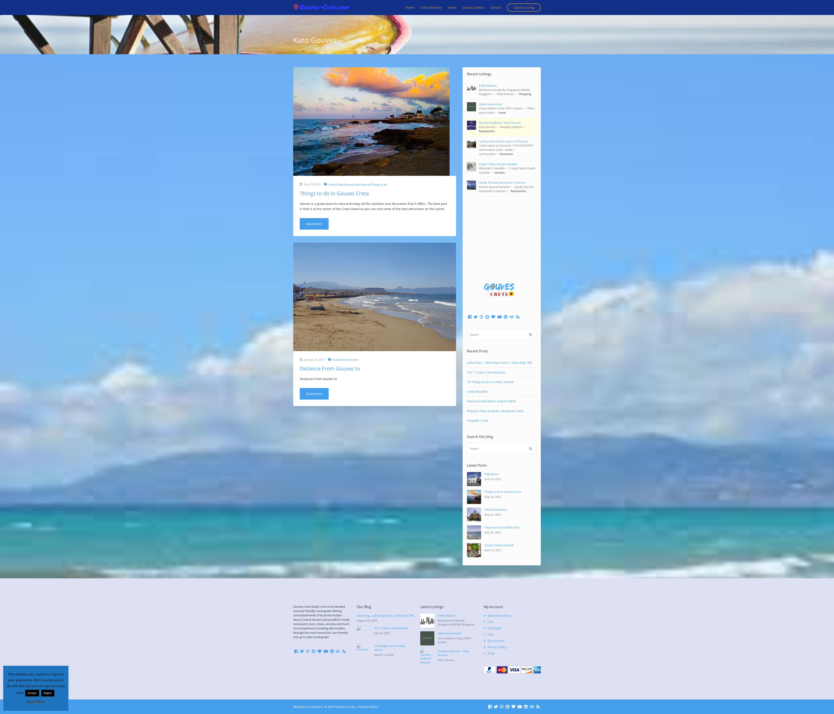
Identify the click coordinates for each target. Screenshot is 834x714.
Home (410, 7)
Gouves (348, 184)
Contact (495, 7)
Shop (491, 653)
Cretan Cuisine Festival (498, 545)
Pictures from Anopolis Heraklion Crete (495, 411)
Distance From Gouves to (330, 368)
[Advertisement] (501, 232)
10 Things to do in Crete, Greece (490, 382)
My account (496, 641)
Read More (314, 224)
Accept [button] (32, 693)
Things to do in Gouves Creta (334, 193)
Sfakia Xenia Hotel (449, 633)
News (452, 7)
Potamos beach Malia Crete (502, 527)
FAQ (490, 634)
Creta (331, 184)
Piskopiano (491, 474)
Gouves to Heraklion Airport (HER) (491, 401)
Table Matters (446, 615)
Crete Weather (477, 392)
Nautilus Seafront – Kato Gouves (453, 653)
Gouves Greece (473, 7)
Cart (491, 622)
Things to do (379, 184)
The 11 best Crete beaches (486, 372)
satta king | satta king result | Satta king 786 (499, 362)
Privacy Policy (497, 647)
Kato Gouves (362, 184)
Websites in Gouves (307, 707)
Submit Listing (523, 7)
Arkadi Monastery (495, 510)
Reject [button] (48, 693)
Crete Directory (431, 7)
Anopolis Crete (477, 420)
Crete (339, 184)
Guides (337, 360)
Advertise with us (500, 616)
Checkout (494, 628)
